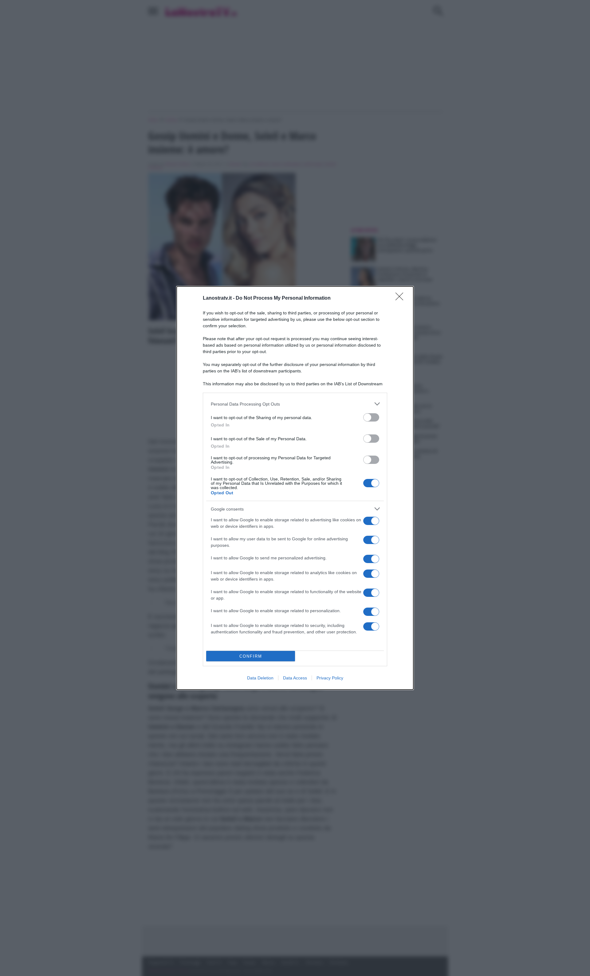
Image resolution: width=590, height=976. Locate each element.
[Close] (401, 298)
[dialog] (295, 488)
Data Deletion (260, 677)
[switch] (371, 417)
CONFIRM (250, 656)
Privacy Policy (330, 677)
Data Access (295, 677)
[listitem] (295, 404)
